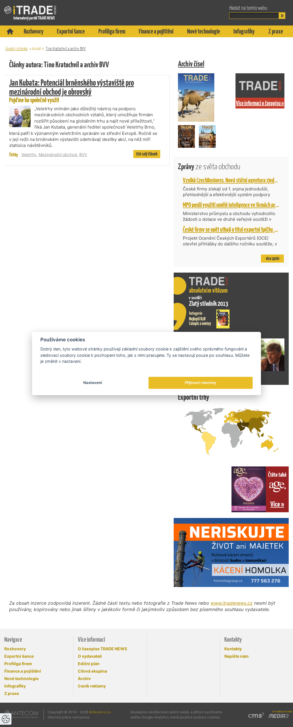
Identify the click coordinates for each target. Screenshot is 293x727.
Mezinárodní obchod (58, 154)
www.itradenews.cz (232, 603)
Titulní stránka (10, 31)
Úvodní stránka (16, 48)
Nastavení (92, 382)
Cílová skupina (92, 671)
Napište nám (236, 656)
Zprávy (209, 166)
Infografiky (244, 31)
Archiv (84, 678)
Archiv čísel (191, 64)
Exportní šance (71, 31)
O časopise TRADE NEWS (102, 648)
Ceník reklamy (92, 685)
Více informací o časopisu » (260, 103)
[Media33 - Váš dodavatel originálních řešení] (278, 716)
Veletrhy (28, 154)
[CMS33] (256, 715)
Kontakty (233, 648)
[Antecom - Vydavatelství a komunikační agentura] (21, 714)
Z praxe (275, 31)
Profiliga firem (111, 31)
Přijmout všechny (200, 382)
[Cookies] (5, 719)
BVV (83, 154)
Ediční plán (89, 663)
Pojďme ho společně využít (71, 91)
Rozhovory (33, 31)
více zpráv (272, 258)
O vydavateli (90, 656)
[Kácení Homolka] (231, 552)
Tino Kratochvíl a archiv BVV (66, 48)
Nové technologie (203, 31)
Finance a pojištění (156, 31)
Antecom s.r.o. (100, 712)
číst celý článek (146, 154)
